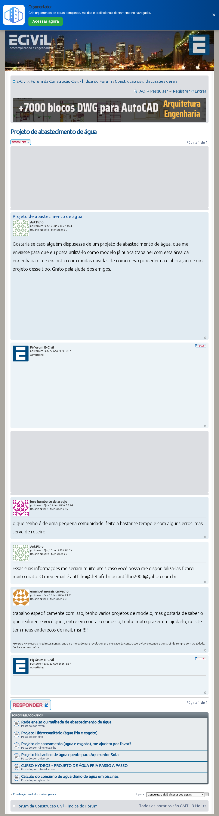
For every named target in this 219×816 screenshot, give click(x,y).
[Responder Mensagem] (20, 143)
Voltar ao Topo (205, 338)
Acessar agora (45, 21)
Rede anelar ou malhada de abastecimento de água (66, 722)
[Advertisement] (109, 177)
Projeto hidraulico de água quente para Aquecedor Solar (70, 754)
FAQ (141, 91)
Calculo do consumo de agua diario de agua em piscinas (70, 776)
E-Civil (22, 81)
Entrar (200, 91)
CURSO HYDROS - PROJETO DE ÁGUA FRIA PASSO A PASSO (74, 765)
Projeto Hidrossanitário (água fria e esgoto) (59, 733)
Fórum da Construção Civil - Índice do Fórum (71, 81)
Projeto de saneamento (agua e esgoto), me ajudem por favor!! (76, 744)
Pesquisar (159, 91)
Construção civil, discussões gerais (146, 81)
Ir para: (140, 794)
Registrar (181, 91)
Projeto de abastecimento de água (53, 131)
